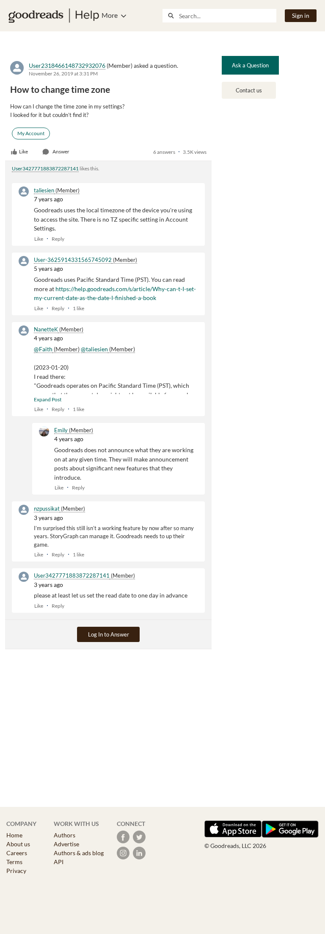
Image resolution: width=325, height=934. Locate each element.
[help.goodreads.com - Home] (53, 15)
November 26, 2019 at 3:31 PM (63, 73)
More (110, 15)
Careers (16, 852)
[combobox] (227, 15)
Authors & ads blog (79, 852)
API (58, 861)
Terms (14, 861)
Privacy (16, 870)
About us (18, 844)
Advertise (66, 844)
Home (14, 835)
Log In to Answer (108, 634)
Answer (60, 151)
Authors (64, 835)
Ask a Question (250, 65)
